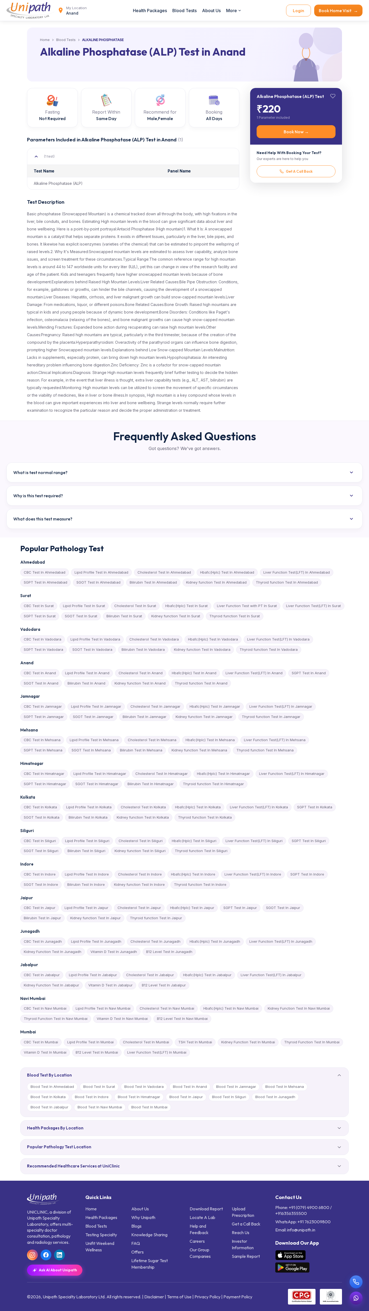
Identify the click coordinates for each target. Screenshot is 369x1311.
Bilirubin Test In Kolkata (88, 817)
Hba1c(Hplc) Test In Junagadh (215, 941)
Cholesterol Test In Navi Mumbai (167, 1008)
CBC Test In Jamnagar (43, 706)
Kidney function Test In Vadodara (202, 649)
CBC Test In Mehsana (42, 740)
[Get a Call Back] (356, 1281)
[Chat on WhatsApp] (356, 1298)
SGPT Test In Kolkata (314, 807)
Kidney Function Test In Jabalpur (51, 985)
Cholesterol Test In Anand (141, 673)
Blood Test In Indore (92, 1097)
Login (298, 10)
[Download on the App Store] (290, 1255)
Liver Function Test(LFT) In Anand (254, 673)
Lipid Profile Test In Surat (84, 606)
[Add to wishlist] (333, 96)
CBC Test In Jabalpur (42, 975)
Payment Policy (237, 1296)
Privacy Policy (207, 1296)
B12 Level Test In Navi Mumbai (182, 1018)
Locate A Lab (202, 1217)
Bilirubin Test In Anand (86, 683)
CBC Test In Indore (40, 874)
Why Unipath (143, 1217)
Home (45, 40)
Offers (137, 1252)
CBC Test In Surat (39, 606)
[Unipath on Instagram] (32, 1254)
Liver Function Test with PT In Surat (247, 606)
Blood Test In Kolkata (48, 1097)
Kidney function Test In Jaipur (95, 918)
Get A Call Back (299, 171)
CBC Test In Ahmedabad (44, 572)
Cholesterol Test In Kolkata (143, 807)
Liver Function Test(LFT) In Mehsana (275, 740)
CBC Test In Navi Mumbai (45, 1008)
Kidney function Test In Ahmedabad (216, 582)
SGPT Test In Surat (40, 616)
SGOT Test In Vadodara (92, 649)
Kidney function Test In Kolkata (143, 817)
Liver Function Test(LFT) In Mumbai (156, 1052)
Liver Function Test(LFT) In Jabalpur (271, 975)
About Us (211, 10)
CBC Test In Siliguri (40, 841)
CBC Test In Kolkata (40, 807)
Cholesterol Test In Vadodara (154, 639)
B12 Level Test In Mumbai (97, 1052)
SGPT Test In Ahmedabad (45, 582)
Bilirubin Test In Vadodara (143, 649)
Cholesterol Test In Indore (140, 874)
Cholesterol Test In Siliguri (141, 841)
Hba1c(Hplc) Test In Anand (194, 673)
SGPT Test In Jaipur (240, 907)
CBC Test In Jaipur (39, 907)
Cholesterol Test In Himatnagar (161, 773)
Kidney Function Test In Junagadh (52, 951)
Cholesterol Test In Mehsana (152, 740)
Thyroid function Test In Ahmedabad (287, 582)
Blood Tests (184, 10)
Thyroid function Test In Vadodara (269, 649)
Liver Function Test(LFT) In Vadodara (278, 639)
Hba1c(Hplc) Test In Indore (193, 874)
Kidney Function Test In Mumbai (248, 1042)
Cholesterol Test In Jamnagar (155, 706)
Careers (197, 1241)
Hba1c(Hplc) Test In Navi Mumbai (231, 1008)
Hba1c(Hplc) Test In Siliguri (194, 841)
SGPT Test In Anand (309, 673)
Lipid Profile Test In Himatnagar (99, 773)
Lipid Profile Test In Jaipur (86, 907)
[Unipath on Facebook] (46, 1254)
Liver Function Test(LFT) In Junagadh (280, 941)
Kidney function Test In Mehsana (199, 750)
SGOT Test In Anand (41, 683)
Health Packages (150, 10)
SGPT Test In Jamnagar (44, 716)
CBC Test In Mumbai (41, 1042)
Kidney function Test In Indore (139, 884)
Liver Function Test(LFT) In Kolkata (259, 807)
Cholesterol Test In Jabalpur (150, 975)
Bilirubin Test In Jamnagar (144, 716)
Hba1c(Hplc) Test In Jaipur (192, 907)
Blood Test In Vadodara (144, 1086)
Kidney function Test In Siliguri (140, 851)
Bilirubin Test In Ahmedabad (153, 582)
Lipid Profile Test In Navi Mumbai (103, 1008)
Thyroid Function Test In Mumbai (312, 1042)
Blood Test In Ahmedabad (52, 1086)
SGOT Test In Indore (41, 884)
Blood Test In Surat (99, 1086)
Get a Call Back (246, 1224)
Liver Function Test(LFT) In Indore (252, 874)
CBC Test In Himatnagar (44, 773)
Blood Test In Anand (190, 1086)
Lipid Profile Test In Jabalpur (93, 975)
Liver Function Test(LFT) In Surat (313, 606)
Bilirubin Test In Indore (86, 884)
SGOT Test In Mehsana (91, 750)
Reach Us (240, 1232)
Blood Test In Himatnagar (139, 1097)
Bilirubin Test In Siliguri (86, 851)
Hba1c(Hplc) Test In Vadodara (213, 639)
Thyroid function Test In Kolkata (205, 817)
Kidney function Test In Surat (175, 616)
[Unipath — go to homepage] (30, 10)
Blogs (136, 1226)
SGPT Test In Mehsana (43, 750)
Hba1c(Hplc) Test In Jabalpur (207, 975)
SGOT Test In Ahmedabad (98, 582)
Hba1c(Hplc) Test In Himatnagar (223, 773)
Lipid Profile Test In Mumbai (90, 1042)
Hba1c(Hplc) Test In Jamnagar (215, 706)
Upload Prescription (243, 1212)
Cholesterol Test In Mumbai (146, 1042)
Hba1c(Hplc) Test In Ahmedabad (227, 572)
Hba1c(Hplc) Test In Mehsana (210, 740)
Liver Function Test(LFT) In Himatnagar (291, 773)
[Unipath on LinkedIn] (59, 1254)
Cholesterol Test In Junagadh (155, 941)
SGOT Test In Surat (81, 616)
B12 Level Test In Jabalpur (164, 985)
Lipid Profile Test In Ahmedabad (101, 572)
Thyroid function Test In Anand (201, 683)
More (231, 10)
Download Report (206, 1208)
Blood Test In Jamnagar (236, 1086)
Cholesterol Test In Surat (135, 606)
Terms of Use (179, 1296)
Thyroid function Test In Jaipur (156, 918)
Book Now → (296, 131)
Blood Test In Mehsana (284, 1086)
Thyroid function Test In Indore (200, 884)
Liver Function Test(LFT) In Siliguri (254, 841)
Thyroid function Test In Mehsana (265, 750)
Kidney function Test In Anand (140, 683)
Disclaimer (154, 1296)
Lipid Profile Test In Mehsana (94, 740)
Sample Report (246, 1256)
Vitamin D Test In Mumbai (45, 1052)
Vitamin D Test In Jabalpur (110, 985)
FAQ (135, 1243)
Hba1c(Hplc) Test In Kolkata (198, 807)
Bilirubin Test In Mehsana (141, 750)
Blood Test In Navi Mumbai (100, 1107)
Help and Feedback (199, 1229)
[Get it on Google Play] (292, 1267)
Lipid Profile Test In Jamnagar (96, 706)
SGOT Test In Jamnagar (93, 716)
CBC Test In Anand (40, 673)
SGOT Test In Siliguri (41, 851)
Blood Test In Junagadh (275, 1097)
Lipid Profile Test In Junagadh (96, 941)
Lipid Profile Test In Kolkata (89, 807)
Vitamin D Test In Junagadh (113, 951)
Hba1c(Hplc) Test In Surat (186, 606)
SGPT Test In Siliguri (309, 841)
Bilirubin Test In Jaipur (42, 918)
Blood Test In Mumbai (149, 1107)
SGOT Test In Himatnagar (96, 784)
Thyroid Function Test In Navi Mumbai (56, 1018)
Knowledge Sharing (149, 1234)
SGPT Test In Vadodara (43, 649)
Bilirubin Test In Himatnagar (151, 784)
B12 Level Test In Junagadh (169, 951)
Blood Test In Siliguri (229, 1097)
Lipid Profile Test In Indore (87, 874)
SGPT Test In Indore (307, 874)
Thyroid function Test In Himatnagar (213, 784)
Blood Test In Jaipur (186, 1097)
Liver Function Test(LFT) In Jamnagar (280, 706)
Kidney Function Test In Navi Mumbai (299, 1008)
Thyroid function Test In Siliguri (201, 851)
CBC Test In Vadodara (42, 639)
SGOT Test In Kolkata (41, 817)
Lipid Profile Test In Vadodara (95, 639)
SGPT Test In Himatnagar (45, 784)
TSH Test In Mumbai (195, 1042)
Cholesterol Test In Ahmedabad (164, 572)
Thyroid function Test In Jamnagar (271, 716)
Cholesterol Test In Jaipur (139, 907)
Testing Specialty (101, 1234)
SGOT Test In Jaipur (283, 907)
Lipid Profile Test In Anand (87, 673)
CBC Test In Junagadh (43, 941)
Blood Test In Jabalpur (49, 1107)
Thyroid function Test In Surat (234, 616)
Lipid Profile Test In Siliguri (87, 841)
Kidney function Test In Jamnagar (204, 716)
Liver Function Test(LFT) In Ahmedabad (296, 572)
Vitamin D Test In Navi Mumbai (122, 1018)
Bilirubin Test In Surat (124, 616)
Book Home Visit (338, 10)
